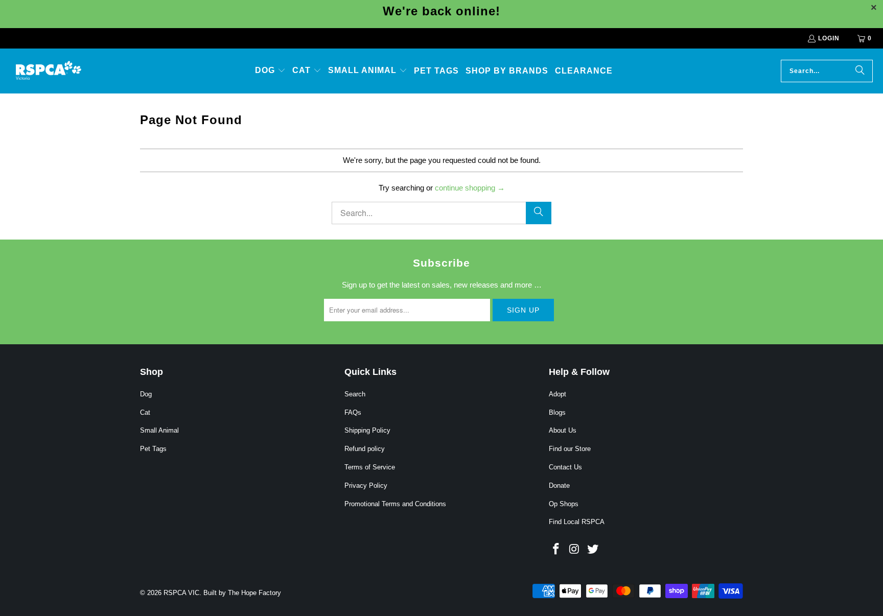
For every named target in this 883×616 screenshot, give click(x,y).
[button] (270, 71)
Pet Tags (153, 449)
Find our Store (570, 449)
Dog (146, 394)
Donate (559, 485)
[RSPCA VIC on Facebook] (556, 549)
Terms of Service (369, 467)
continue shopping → (470, 187)
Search (354, 394)
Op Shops (563, 504)
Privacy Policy (365, 485)
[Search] (860, 71)
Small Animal (159, 430)
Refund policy (364, 449)
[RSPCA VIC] (48, 71)
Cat (145, 412)
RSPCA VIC (181, 593)
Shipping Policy (367, 430)
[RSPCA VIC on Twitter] (592, 549)
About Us (562, 430)
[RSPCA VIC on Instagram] (575, 549)
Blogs (557, 412)
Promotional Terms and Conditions (395, 504)
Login (829, 38)
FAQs (352, 412)
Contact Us (565, 467)
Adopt (557, 394)
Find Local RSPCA (577, 522)
